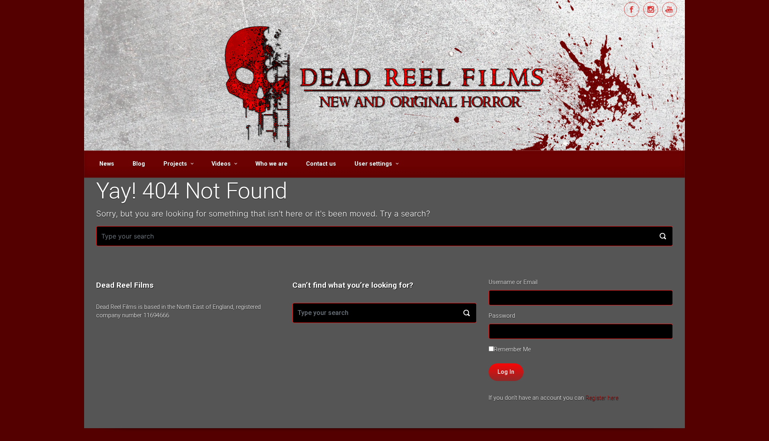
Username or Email (513, 282)
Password (502, 316)
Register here (602, 398)
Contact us (321, 163)
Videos (221, 163)
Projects (175, 163)
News (106, 163)
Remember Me (512, 349)
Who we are (272, 163)
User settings (373, 163)
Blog (139, 163)
